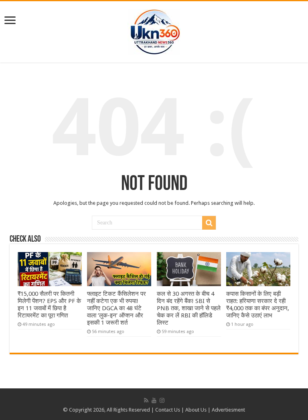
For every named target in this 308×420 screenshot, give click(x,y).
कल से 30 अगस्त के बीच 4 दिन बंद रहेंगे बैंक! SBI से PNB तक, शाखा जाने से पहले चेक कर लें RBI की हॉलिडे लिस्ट (189, 308)
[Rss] (146, 400)
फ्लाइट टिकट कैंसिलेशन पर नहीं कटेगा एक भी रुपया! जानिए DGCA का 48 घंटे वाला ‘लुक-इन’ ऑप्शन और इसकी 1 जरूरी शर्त (116, 308)
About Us (196, 410)
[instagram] (162, 400)
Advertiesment (228, 410)
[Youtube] (154, 400)
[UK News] (154, 30)
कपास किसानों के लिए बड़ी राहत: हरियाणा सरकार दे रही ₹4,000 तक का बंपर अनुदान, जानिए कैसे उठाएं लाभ (257, 304)
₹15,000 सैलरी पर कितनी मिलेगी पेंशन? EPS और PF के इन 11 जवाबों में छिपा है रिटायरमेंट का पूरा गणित (49, 304)
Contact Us (167, 410)
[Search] (209, 223)
